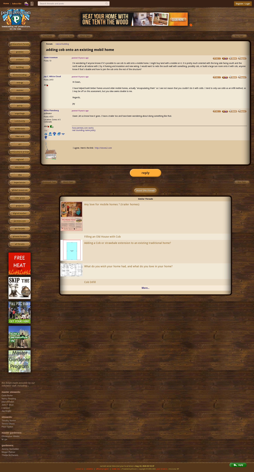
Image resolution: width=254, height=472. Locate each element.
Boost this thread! (145, 190)
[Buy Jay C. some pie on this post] (225, 77)
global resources (19, 190)
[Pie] (26, 4)
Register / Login (243, 4)
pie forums (20, 229)
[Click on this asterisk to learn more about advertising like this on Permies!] (190, 24)
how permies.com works (83, 128)
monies (19, 90)
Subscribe (16, 4)
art (19, 144)
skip (20, 175)
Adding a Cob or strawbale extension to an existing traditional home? (127, 242)
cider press (20, 198)
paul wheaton (162, 469)
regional (20, 160)
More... (145, 288)
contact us (79, 469)
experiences (19, 183)
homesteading (19, 75)
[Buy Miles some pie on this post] (225, 111)
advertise (89, 469)
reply (145, 173)
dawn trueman (51, 57)
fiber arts (19, 136)
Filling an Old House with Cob (102, 236)
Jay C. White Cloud (52, 76)
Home (6, 3)
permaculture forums (20, 44)
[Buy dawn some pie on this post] (225, 58)
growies (19, 52)
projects (20, 206)
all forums (20, 244)
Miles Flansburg (51, 110)
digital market (19, 213)
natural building (62, 44)
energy (20, 83)
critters (19, 60)
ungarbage (20, 113)
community (20, 121)
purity (19, 106)
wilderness (20, 129)
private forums (20, 236)
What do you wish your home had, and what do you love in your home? (128, 266)
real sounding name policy (84, 130)
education (20, 167)
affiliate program (102, 469)
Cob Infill (90, 282)
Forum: (49, 44)
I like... (46, 131)
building (20, 67)
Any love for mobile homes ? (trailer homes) (111, 204)
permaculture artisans (19, 152)
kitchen (19, 98)
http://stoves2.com (103, 148)
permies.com (20, 221)
